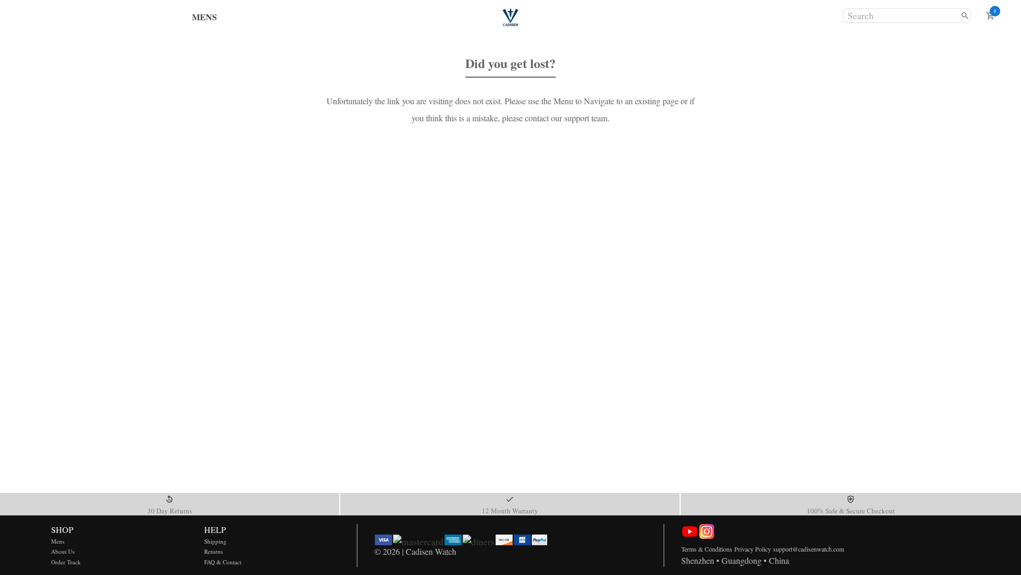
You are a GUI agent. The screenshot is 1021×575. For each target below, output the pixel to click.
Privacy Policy (752, 549)
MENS (204, 17)
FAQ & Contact (222, 562)
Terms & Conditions (706, 549)
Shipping (215, 541)
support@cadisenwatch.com (808, 549)
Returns (213, 551)
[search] (965, 16)
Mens (57, 541)
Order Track (66, 562)
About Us (62, 551)
